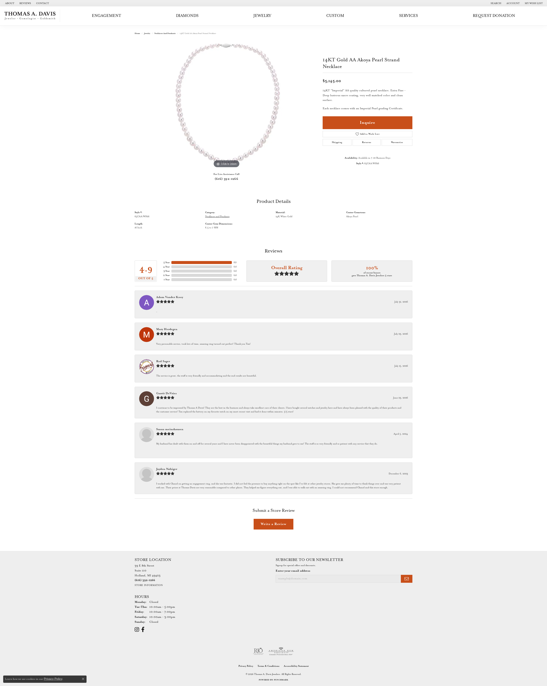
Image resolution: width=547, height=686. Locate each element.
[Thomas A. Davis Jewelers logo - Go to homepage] (31, 16)
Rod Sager (163, 361)
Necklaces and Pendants (165, 33)
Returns (366, 142)
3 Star (166, 271)
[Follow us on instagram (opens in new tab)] (137, 629)
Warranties (397, 142)
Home (137, 33)
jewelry (147, 33)
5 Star (166, 262)
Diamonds (187, 15)
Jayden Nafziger (166, 469)
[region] (226, 105)
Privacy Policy (245, 666)
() (235, 262)
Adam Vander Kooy (169, 297)
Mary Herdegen (166, 329)
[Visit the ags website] (281, 651)
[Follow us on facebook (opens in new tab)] (142, 629)
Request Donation (494, 15)
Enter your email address (293, 570)
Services (408, 15)
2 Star (166, 275)
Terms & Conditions (268, 666)
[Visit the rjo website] (258, 651)
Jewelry (262, 15)
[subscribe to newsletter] (406, 579)
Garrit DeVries (166, 393)
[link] (9, 3)
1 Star (167, 279)
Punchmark (281, 680)
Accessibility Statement (296, 666)
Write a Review (273, 524)
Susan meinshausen (169, 429)
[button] (495, 3)
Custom (335, 15)
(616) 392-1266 (226, 179)
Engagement (106, 15)
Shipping (337, 142)
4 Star (166, 267)
